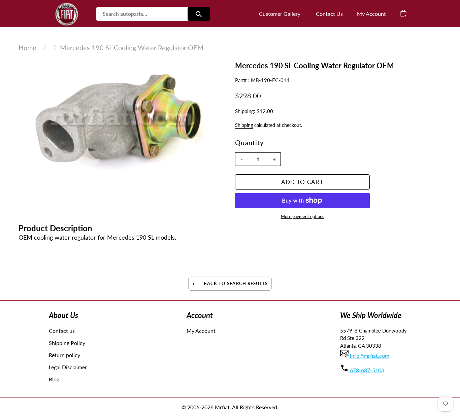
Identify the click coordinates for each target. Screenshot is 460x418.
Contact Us (329, 13)
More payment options (302, 216)
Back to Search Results (235, 283)
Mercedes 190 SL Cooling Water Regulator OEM (132, 47)
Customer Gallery (279, 13)
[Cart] (403, 13)
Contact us (62, 330)
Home (27, 47)
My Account (201, 330)
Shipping (244, 125)
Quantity (249, 142)
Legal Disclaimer (68, 367)
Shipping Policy (67, 343)
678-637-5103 (366, 370)
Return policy (64, 355)
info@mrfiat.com (369, 355)
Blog (54, 379)
